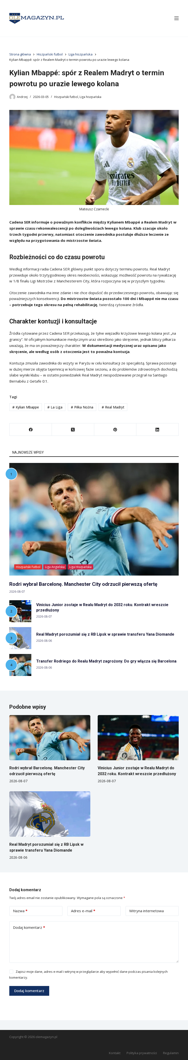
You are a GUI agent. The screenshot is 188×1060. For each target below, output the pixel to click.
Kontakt (114, 1053)
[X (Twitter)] (73, 429)
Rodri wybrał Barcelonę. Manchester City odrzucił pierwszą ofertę (83, 584)
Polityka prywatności (142, 1053)
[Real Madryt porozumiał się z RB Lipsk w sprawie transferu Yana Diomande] (49, 814)
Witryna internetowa (146, 910)
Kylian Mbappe (25, 407)
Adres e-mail (83, 910)
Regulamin (171, 1053)
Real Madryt (113, 407)
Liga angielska (55, 567)
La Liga (54, 407)
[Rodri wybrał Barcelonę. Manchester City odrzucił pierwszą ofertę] (49, 737)
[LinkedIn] (157, 429)
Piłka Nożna (82, 407)
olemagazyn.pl (46, 1037)
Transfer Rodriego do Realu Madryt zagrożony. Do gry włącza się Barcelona (106, 661)
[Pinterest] (115, 429)
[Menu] (176, 18)
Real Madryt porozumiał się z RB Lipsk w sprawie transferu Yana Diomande (105, 634)
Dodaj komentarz (29, 927)
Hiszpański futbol (66, 97)
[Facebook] (31, 429)
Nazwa (20, 910)
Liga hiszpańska (90, 97)
